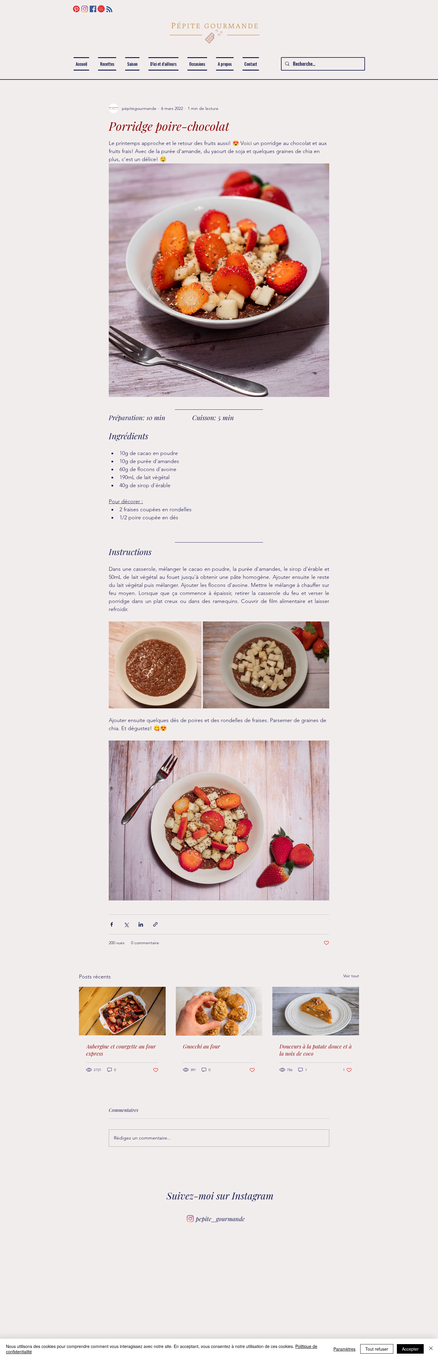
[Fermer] (430, 1349)
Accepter (410, 1349)
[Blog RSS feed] (109, 9)
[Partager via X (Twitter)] (126, 924)
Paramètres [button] (344, 1349)
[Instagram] (84, 9)
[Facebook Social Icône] (93, 9)
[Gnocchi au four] (219, 1011)
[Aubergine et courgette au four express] (122, 1011)
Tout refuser (376, 1349)
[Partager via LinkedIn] (141, 924)
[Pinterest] (76, 9)
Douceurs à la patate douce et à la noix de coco (315, 1050)
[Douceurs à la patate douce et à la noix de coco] (315, 1011)
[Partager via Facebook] (111, 924)
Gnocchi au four (201, 1046)
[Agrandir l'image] (155, 664)
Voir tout (351, 975)
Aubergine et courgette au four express (121, 1050)
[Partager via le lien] (155, 924)
